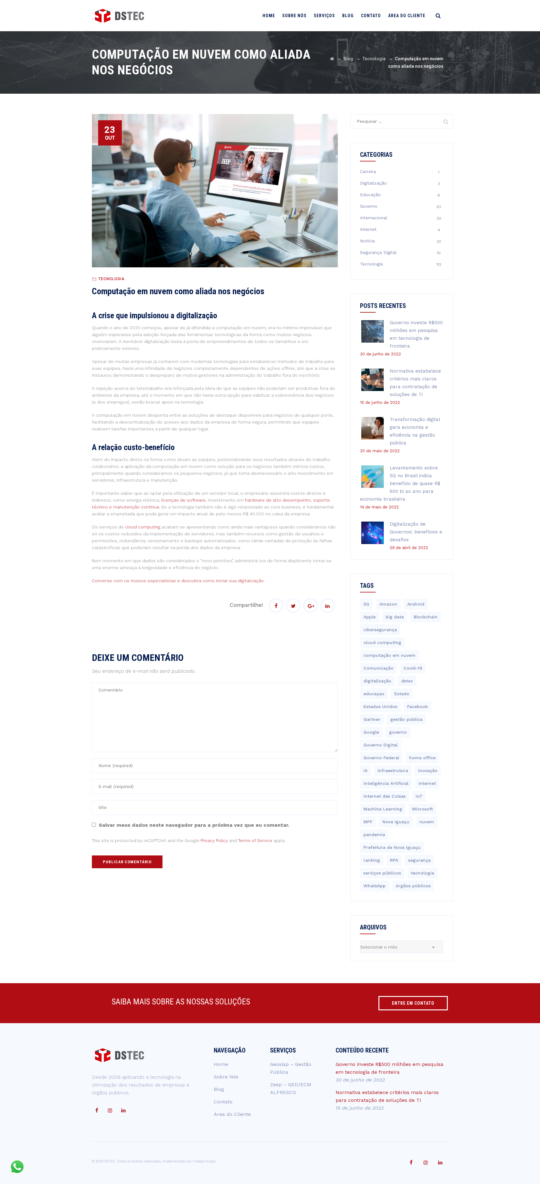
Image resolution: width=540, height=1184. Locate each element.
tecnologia (422, 872)
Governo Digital (380, 744)
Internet (368, 229)
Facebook (417, 706)
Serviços (324, 15)
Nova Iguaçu (395, 821)
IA (365, 770)
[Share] (276, 605)
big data (395, 616)
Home (268, 15)
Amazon (388, 604)
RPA (394, 860)
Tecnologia (111, 279)
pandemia (374, 834)
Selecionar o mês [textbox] (379, 946)
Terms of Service (255, 840)
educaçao (373, 693)
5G (366, 604)
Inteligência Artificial (385, 783)
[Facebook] (96, 1110)
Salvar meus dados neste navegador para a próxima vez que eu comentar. (194, 825)
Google (371, 732)
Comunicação (378, 668)
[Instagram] (110, 1110)
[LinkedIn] (123, 1110)
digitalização (377, 680)
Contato (371, 15)
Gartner (371, 719)
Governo (369, 206)
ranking (371, 860)
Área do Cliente (406, 15)
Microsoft (422, 808)
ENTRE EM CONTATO (413, 1003)
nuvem (426, 821)
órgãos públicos (413, 885)
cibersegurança (380, 629)
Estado (401, 693)
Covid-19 (412, 668)
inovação (428, 770)
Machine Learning (382, 808)
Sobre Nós (294, 15)
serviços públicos (382, 872)
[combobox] (401, 946)
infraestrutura (393, 770)
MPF (367, 821)
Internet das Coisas (384, 796)
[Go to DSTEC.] (332, 58)
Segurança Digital (378, 252)
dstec (407, 680)
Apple (369, 616)
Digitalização (373, 183)
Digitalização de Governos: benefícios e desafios (416, 531)
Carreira (368, 171)
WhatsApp (374, 885)
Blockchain (426, 616)
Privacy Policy (214, 840)
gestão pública (406, 719)
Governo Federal (381, 757)
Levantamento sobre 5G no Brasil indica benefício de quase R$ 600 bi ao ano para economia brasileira (400, 483)
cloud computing (142, 526)
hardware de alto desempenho (278, 500)
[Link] (438, 15)
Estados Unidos (380, 706)
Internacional (373, 217)
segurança (419, 860)
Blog (348, 15)
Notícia (367, 240)
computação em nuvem (389, 655)
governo (398, 732)
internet (427, 783)
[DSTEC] (119, 15)
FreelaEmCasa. (204, 1161)
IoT (419, 796)
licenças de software (183, 500)
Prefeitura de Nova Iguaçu (392, 847)
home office (422, 757)
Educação (370, 194)
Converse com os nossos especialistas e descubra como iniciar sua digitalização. (178, 580)
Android (415, 604)
